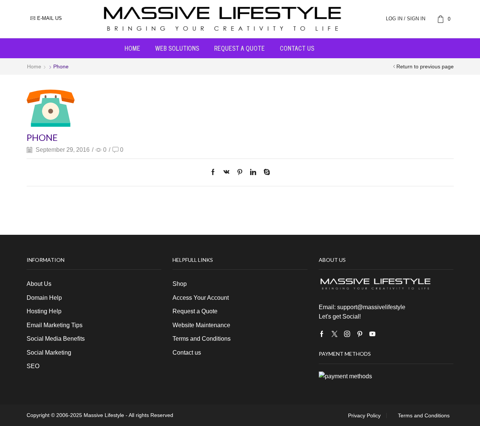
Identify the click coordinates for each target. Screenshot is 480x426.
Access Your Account (200, 298)
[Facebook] (215, 172)
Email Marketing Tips (54, 325)
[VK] (226, 172)
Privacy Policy (364, 415)
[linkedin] (253, 172)
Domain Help (44, 298)
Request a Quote (239, 48)
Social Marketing (49, 352)
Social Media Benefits (56, 338)
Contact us (297, 48)
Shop (179, 284)
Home (132, 48)
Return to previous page (425, 66)
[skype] (265, 172)
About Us (39, 284)
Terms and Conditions (201, 338)
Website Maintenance (201, 325)
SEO (33, 366)
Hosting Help (44, 311)
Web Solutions (177, 48)
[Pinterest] (239, 172)
